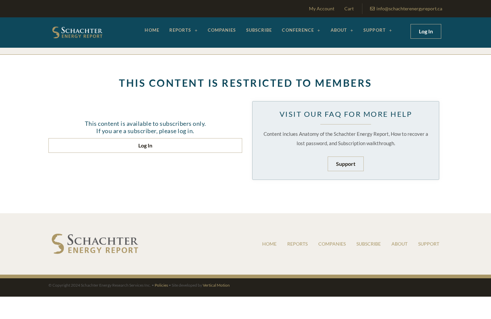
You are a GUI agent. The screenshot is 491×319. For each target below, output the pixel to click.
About (339, 30)
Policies (161, 285)
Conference (298, 30)
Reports (180, 30)
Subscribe (259, 30)
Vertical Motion (216, 285)
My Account (321, 8)
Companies (222, 30)
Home (152, 30)
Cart (349, 8)
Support (374, 30)
